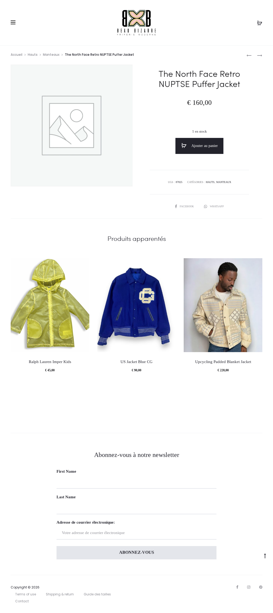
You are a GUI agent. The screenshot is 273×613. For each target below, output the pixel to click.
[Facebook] (237, 587)
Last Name (66, 497)
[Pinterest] (260, 587)
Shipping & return (60, 594)
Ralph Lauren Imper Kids (50, 362)
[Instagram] (248, 587)
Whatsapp (217, 206)
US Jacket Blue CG (136, 362)
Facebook (187, 206)
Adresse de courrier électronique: (86, 522)
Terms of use (25, 594)
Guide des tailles (97, 594)
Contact (22, 601)
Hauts (33, 54)
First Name (66, 471)
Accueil (16, 54)
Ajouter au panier (204, 146)
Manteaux (51, 54)
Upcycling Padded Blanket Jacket (223, 362)
